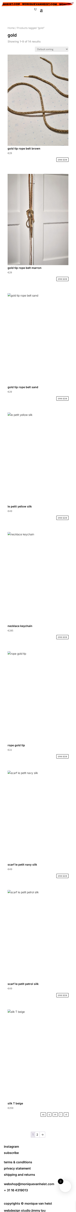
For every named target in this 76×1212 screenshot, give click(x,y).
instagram (11, 1146)
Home (11, 28)
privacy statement (17, 1168)
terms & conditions (18, 1162)
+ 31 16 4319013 (16, 1190)
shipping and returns (19, 1175)
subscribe (11, 1153)
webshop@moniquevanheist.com (29, 1184)
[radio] (62, 160)
